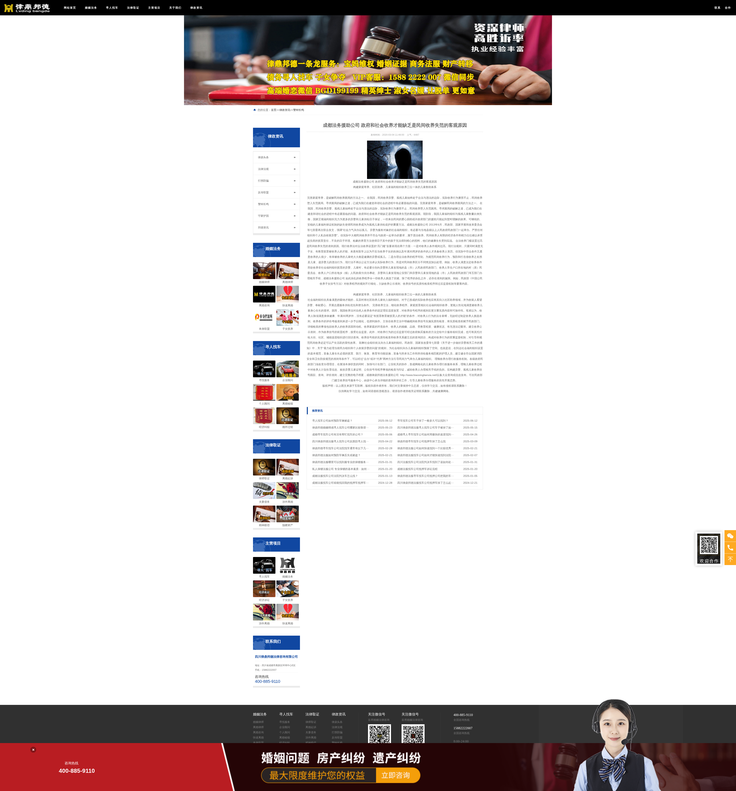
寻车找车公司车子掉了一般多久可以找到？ (422, 420)
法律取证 (133, 7)
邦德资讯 (263, 227)
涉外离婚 (311, 737)
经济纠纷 (284, 742)
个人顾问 (284, 732)
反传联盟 (263, 192)
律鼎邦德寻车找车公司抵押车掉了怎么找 (421, 441)
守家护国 (263, 215)
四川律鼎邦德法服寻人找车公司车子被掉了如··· (425, 427)
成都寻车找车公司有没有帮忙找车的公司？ (337, 434)
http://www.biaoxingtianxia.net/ (418, 375)
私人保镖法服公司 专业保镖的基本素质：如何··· (341, 468)
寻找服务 (284, 722)
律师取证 (311, 722)
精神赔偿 (311, 742)
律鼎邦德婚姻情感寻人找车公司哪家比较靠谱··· (340, 427)
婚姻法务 (91, 7)
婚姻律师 (258, 722)
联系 (718, 7)
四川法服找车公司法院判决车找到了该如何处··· (425, 462)
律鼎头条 (263, 157)
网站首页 (70, 7)
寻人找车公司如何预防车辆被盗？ (332, 420)
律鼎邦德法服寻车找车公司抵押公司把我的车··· (425, 475)
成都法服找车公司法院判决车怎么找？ (335, 475)
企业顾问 (284, 727)
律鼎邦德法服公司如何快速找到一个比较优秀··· (425, 448)
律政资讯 (196, 7)
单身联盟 (258, 742)
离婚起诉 (311, 727)
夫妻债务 (311, 732)
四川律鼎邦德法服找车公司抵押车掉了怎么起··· (425, 482)
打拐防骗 (263, 180)
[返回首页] (26, 8)
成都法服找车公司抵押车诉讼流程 (417, 468)
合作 (728, 7)
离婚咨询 (258, 732)
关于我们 (175, 7)
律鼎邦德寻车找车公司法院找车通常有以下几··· (340, 448)
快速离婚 (258, 737)
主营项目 (154, 7)
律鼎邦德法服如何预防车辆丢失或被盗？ (336, 455)
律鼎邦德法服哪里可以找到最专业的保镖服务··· (340, 462)
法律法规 (263, 169)
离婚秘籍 (284, 737)
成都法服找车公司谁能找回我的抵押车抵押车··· (340, 482)
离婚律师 (258, 727)
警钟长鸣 (298, 109)
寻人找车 (112, 7)
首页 (273, 109)
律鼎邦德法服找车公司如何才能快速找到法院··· (425, 455)
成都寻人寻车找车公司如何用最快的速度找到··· (425, 434)
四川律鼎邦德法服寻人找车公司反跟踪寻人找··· (340, 441)
